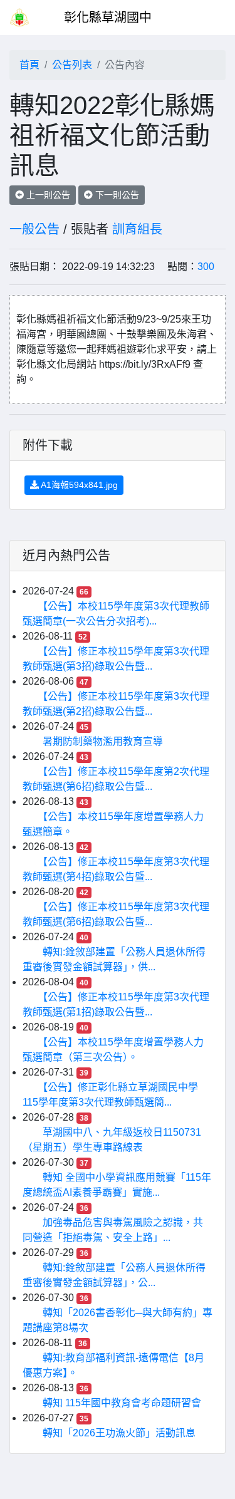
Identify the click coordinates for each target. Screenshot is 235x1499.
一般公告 (34, 229)
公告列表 (72, 65)
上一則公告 (47, 195)
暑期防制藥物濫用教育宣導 (103, 741)
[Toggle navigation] (207, 17)
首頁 (29, 65)
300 (205, 266)
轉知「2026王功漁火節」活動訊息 (119, 1433)
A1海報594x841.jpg (78, 485)
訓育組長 (137, 229)
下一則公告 (116, 195)
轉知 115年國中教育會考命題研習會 (122, 1403)
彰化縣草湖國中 (108, 17)
